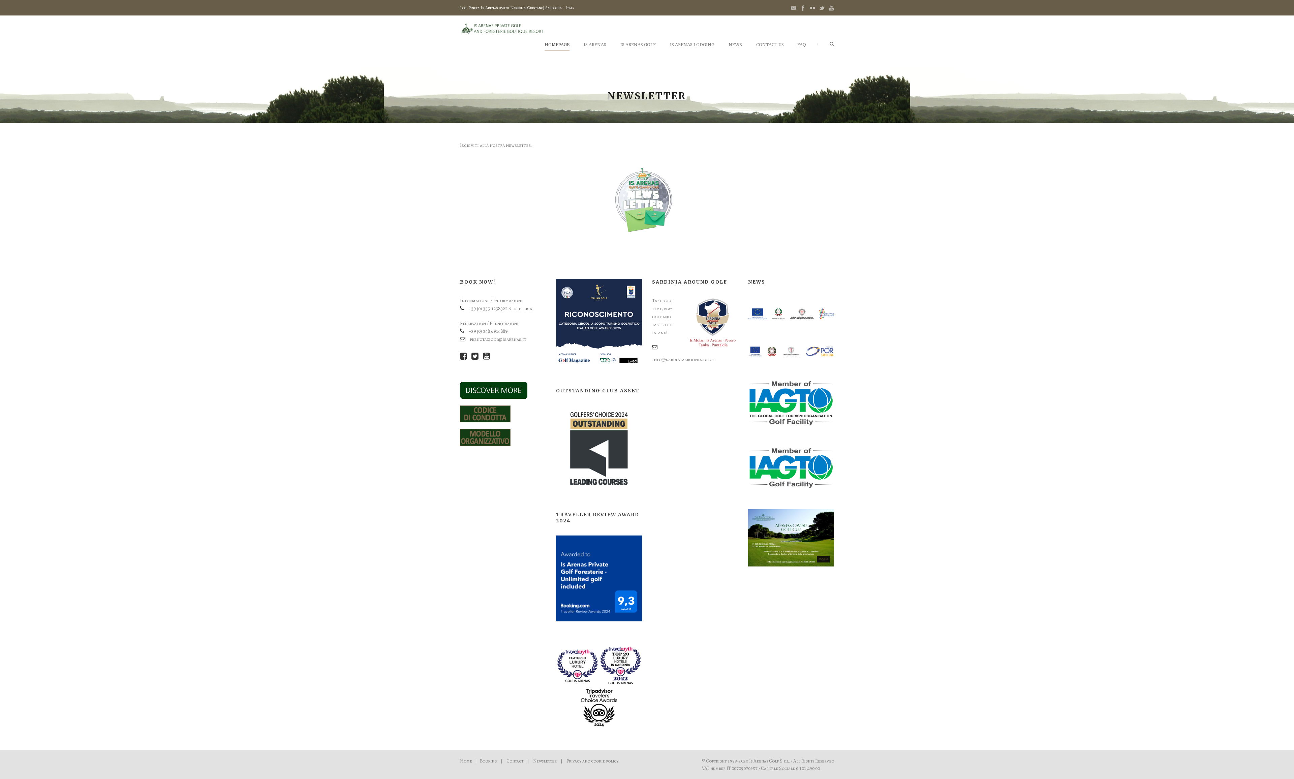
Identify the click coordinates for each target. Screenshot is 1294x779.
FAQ (801, 44)
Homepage (557, 44)
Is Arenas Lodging (692, 44)
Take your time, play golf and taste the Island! (663, 316)
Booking (488, 761)
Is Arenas (595, 44)
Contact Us (770, 44)
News (735, 44)
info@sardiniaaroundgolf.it (683, 359)
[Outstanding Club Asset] (599, 448)
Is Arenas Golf (638, 44)
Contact (514, 761)
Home (466, 761)
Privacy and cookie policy (592, 761)
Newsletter (545, 761)
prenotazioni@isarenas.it (498, 339)
